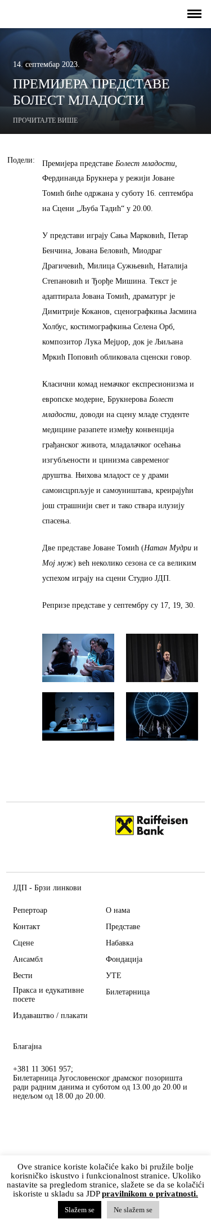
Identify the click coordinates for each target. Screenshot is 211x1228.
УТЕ (114, 975)
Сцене (23, 943)
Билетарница (128, 992)
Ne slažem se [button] (133, 1209)
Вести (23, 975)
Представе (123, 926)
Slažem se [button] (80, 1209)
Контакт (26, 926)
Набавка (119, 943)
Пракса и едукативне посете (48, 994)
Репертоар (30, 910)
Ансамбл (28, 959)
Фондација (124, 959)
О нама (118, 910)
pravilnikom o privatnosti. (150, 1194)
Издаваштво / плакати (50, 1015)
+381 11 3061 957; (43, 1069)
